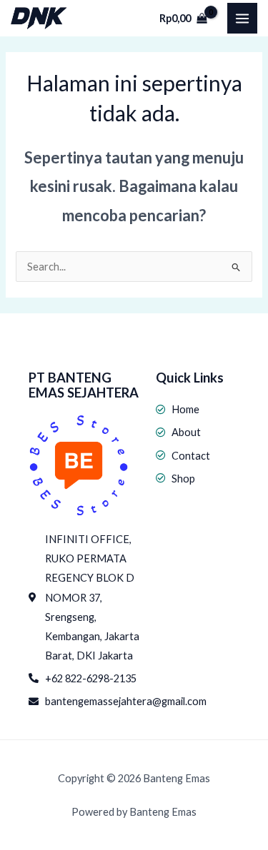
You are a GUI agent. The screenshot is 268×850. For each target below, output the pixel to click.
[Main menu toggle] (242, 18)
